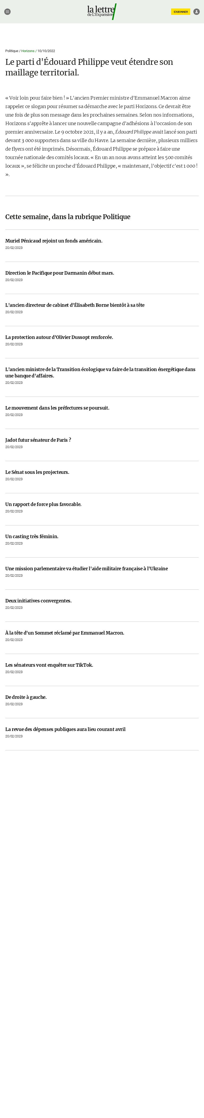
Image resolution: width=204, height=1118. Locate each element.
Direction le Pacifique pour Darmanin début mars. (59, 273)
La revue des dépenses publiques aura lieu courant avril (65, 729)
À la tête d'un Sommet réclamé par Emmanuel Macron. (64, 633)
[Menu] (7, 11)
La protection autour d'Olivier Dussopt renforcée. (59, 337)
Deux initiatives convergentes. (38, 601)
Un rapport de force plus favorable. (43, 504)
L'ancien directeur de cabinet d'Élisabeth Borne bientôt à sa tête (74, 305)
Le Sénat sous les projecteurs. (37, 472)
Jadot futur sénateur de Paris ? (38, 440)
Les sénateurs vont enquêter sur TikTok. (49, 665)
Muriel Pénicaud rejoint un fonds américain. (53, 241)
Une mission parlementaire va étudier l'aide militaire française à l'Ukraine (86, 569)
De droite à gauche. (26, 697)
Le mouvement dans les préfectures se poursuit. (57, 408)
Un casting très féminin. (31, 536)
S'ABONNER (181, 11)
